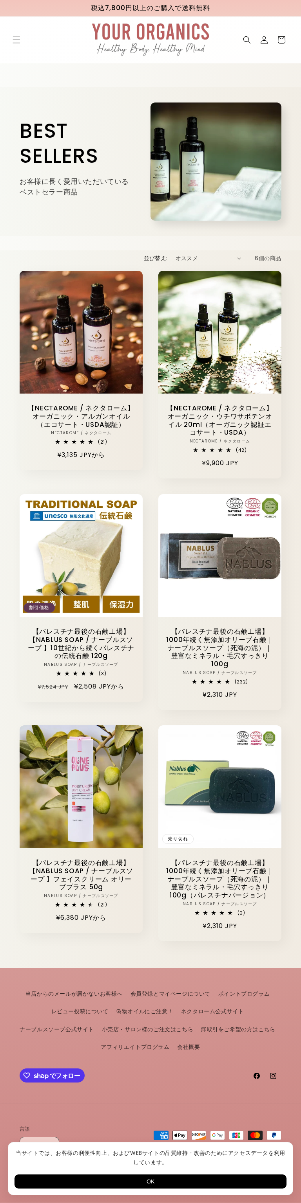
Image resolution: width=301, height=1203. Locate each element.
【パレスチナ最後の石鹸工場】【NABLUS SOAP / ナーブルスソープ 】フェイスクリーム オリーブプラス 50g (81, 875)
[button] (16, 40)
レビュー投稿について (80, 1011)
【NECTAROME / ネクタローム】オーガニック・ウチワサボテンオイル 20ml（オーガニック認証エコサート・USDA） (220, 420)
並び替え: (156, 258)
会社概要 (188, 1047)
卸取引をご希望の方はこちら (238, 1029)
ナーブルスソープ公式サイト (57, 1029)
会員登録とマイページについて (170, 994)
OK (150, 1181)
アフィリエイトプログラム (135, 1047)
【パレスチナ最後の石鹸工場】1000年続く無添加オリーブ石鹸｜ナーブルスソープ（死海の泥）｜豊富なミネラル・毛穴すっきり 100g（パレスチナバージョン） (219, 879)
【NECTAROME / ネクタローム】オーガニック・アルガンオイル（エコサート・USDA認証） (81, 416)
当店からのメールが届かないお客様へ (74, 994)
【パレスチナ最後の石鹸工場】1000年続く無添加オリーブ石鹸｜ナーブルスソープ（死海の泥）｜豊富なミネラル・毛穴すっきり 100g (219, 648)
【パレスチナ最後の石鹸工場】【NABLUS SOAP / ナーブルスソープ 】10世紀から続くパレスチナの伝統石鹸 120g (81, 644)
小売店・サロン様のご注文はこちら (148, 1029)
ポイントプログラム (244, 994)
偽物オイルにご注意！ (144, 1011)
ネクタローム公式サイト (212, 1011)
